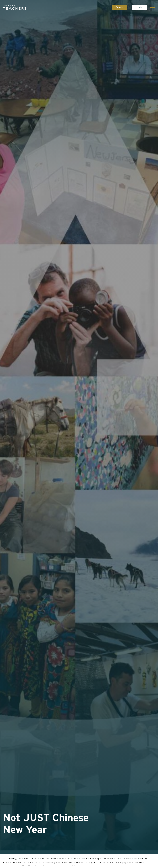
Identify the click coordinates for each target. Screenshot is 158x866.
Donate (119, 7)
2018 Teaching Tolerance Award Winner (61, 863)
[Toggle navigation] (152, 7)
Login (139, 7)
